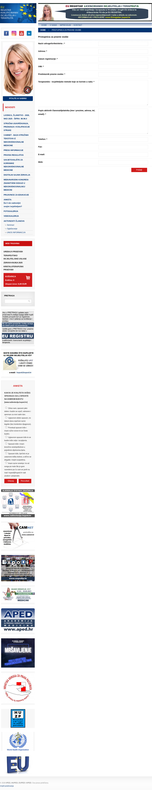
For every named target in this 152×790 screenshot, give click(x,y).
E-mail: (41, 154)
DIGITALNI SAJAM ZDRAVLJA (17, 175)
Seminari (10, 225)
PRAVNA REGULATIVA (14, 155)
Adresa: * (42, 51)
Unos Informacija (16, 232)
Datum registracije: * (48, 59)
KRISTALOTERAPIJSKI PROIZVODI (13, 268)
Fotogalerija (11, 211)
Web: (40, 162)
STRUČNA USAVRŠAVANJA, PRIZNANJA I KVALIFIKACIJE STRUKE (17, 126)
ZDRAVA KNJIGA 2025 (13, 263)
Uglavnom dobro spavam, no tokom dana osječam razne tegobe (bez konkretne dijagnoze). (17, 421)
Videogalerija (11, 216)
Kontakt (78, 25)
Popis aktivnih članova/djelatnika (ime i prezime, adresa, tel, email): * (66, 112)
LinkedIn (29, 33)
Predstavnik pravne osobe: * (51, 74)
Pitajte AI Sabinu (18, 98)
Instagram (14, 33)
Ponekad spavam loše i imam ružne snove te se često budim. (16, 431)
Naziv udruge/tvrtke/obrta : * (51, 43)
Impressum (65, 25)
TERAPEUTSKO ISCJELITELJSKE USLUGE (15, 257)
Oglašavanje (12, 229)
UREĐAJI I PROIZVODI (13, 252)
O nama (53, 25)
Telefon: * (42, 139)
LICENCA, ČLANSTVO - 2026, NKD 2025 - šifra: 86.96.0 (16, 117)
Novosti (10, 107)
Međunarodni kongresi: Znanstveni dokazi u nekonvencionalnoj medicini (16, 185)
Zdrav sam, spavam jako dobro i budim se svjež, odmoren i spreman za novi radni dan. (17, 411)
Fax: (40, 147)
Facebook (6, 33)
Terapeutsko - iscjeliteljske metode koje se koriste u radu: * (66, 82)
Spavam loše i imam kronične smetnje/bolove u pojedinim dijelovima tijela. (14, 447)
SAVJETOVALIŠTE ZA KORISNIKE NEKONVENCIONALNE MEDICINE (14, 165)
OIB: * (41, 66)
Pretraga (9, 296)
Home (44, 25)
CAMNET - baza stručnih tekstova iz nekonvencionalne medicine (16, 140)
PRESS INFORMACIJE (13, 150)
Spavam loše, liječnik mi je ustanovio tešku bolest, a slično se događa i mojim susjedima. (17, 457)
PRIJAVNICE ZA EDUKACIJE (16, 195)
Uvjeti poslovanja (7, 786)
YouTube (21, 33)
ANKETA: (13, 203)
